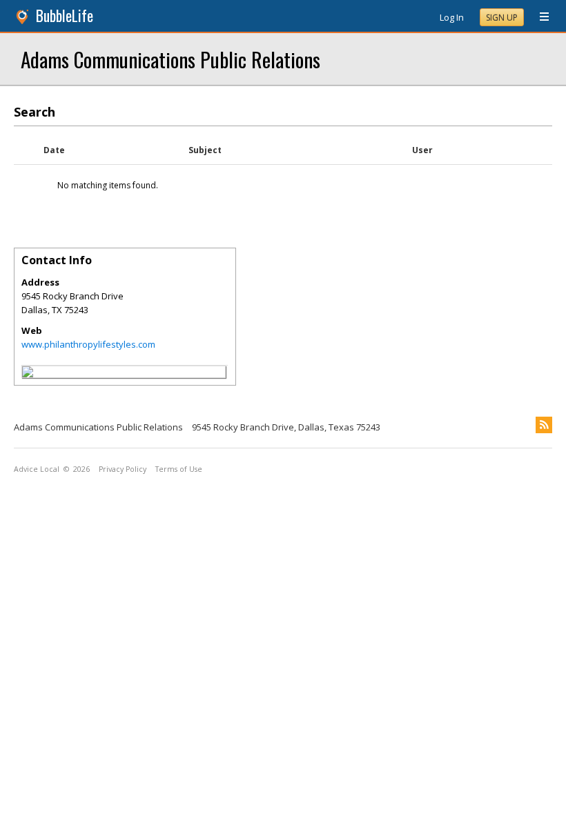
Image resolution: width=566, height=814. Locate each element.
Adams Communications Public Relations (170, 59)
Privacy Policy (122, 469)
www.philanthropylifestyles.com (88, 344)
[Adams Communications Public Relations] (27, 374)
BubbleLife (64, 15)
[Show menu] (539, 17)
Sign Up (502, 17)
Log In (452, 17)
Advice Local (36, 469)
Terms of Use (178, 469)
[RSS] (544, 425)
